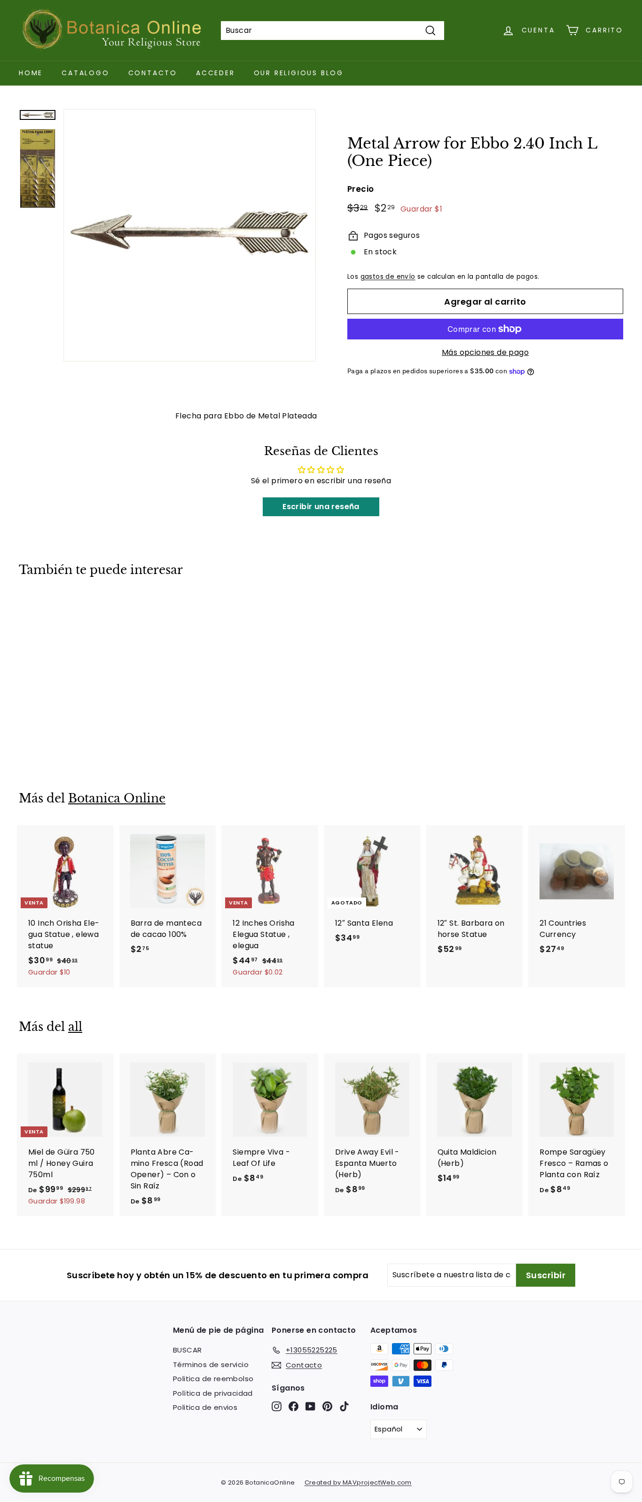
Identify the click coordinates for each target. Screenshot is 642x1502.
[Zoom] (189, 235)
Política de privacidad (213, 1393)
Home (31, 73)
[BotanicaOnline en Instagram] (277, 1406)
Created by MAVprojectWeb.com (358, 1482)
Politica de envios (205, 1407)
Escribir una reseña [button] (321, 506)
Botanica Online (116, 798)
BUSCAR (187, 1350)
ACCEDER (215, 73)
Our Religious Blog (299, 73)
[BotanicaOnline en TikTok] (344, 1406)
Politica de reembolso (213, 1379)
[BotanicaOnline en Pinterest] (327, 1406)
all (75, 1027)
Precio (360, 189)
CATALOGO (85, 73)
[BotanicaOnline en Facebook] (293, 1406)
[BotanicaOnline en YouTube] (310, 1406)
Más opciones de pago (485, 352)
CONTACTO (152, 73)
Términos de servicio (211, 1364)
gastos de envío (387, 276)
